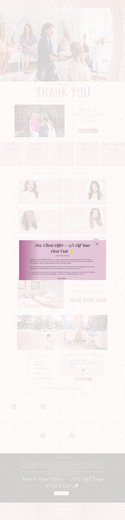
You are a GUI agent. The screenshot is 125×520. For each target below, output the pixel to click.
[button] (97, 244)
